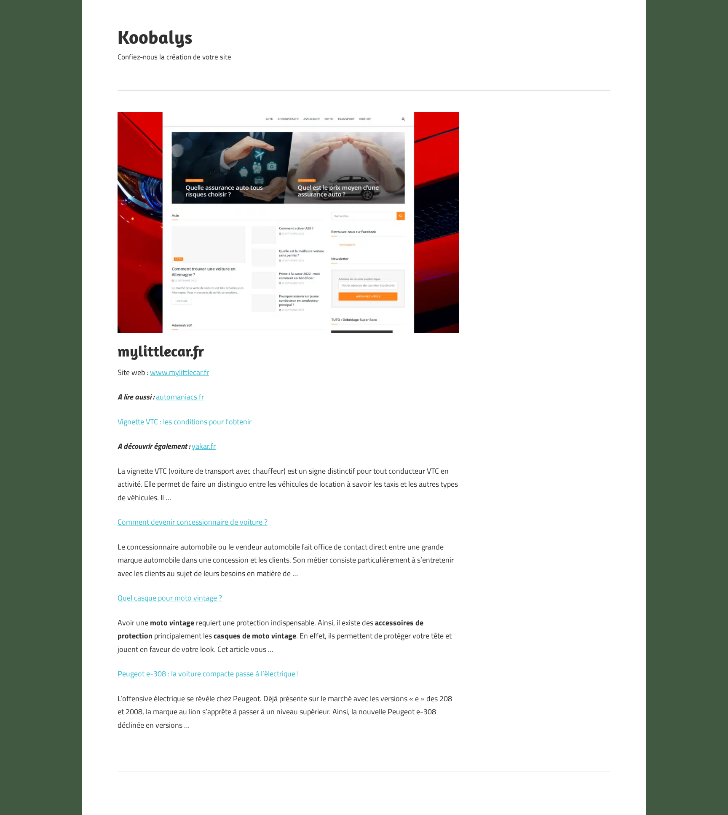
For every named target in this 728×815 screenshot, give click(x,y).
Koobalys (155, 37)
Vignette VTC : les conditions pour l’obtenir (185, 421)
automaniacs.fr (180, 396)
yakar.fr (204, 446)
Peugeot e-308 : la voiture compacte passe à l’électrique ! (208, 673)
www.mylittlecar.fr (179, 372)
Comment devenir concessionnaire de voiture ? (193, 522)
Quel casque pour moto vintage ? (170, 597)
